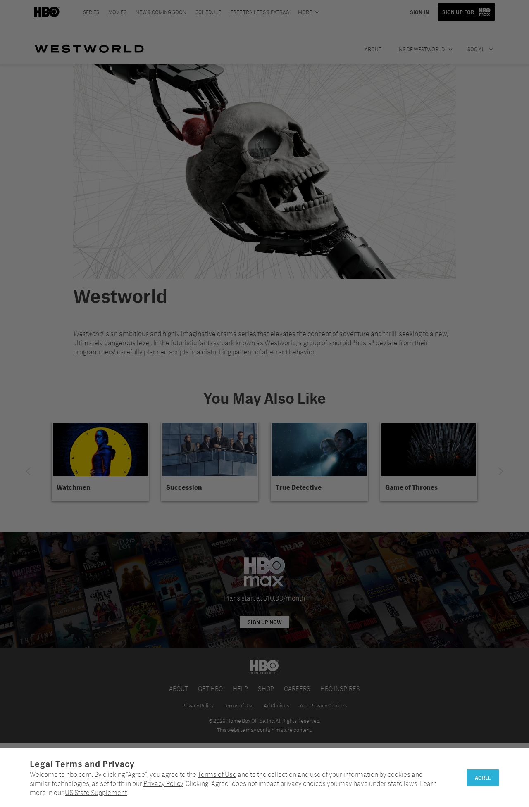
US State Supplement (96, 792)
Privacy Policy (163, 783)
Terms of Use (217, 774)
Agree (483, 778)
